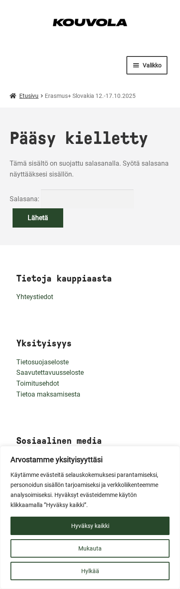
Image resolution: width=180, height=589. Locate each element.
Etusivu (29, 95)
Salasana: (25, 199)
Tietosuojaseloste (42, 362)
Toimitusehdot (37, 383)
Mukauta (90, 548)
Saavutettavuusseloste (50, 372)
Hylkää (90, 571)
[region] (90, 517)
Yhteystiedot (34, 297)
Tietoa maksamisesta (48, 394)
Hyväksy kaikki (90, 525)
